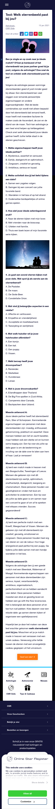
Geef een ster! (26, 657)
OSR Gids (10, 28)
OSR (9, 706)
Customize (26, 801)
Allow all (27, 793)
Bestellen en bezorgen (18, 730)
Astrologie (10, 26)
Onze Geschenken (16, 714)
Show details (38, 782)
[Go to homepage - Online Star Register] (27, 5)
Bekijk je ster (13, 722)
